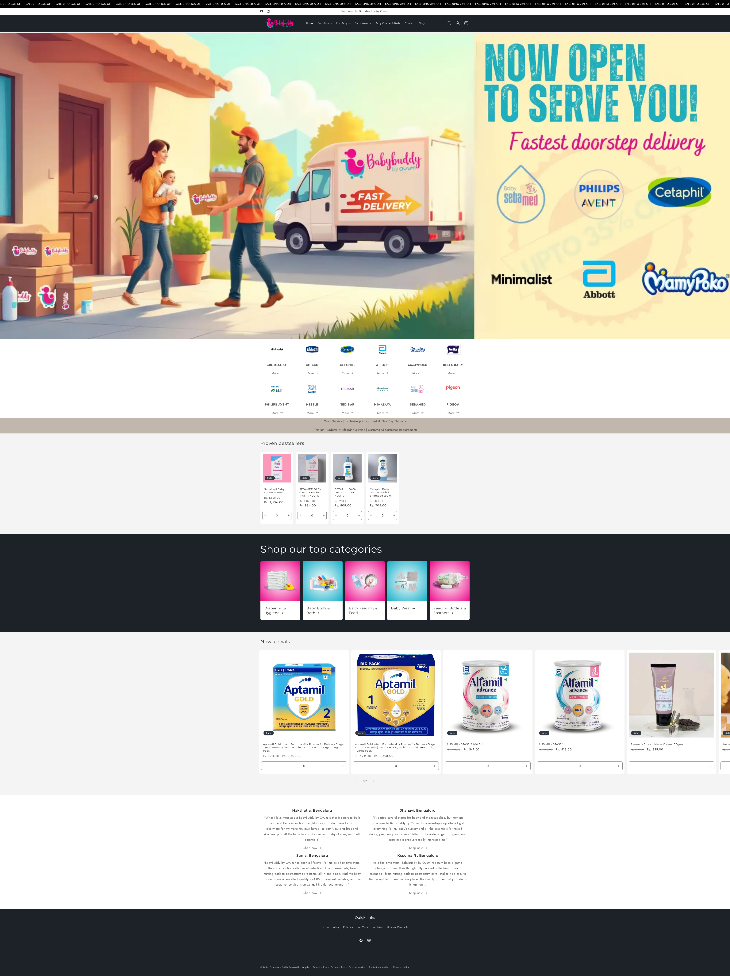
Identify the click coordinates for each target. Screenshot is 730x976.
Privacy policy (338, 967)
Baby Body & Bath (318, 610)
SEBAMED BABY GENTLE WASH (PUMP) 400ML (310, 492)
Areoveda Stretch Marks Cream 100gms (657, 744)
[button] (325, 23)
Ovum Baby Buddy (279, 967)
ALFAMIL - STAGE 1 (551, 744)
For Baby (377, 927)
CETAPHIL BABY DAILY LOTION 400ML (345, 492)
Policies (348, 927)
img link (276, 343)
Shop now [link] (310, 848)
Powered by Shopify (299, 967)
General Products (397, 927)
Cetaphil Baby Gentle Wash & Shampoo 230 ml (381, 492)
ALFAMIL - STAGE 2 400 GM (465, 744)
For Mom (362, 927)
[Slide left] (356, 781)
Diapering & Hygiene (275, 610)
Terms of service (357, 967)
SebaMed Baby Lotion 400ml (274, 491)
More (275, 373)
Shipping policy (401, 967)
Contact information (379, 967)
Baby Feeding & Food (363, 610)
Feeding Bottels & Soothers (449, 610)
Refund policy (320, 967)
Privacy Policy (330, 927)
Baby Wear (401, 608)
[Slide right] (373, 781)
